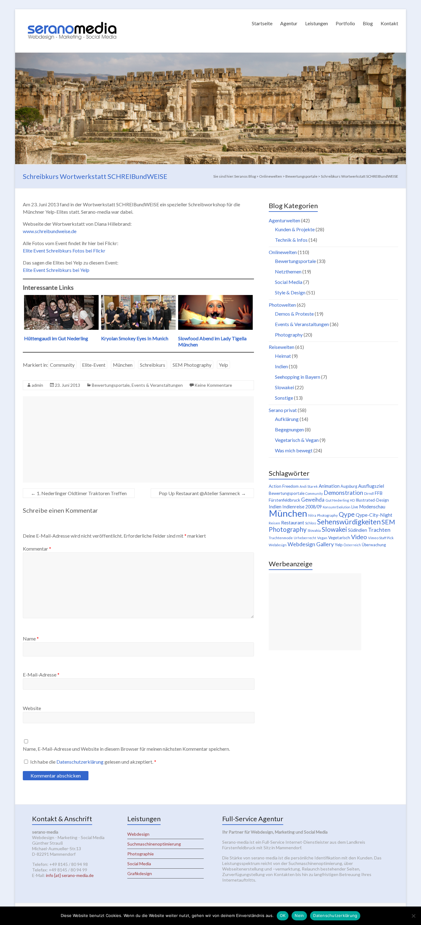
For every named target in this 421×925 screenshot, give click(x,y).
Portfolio (345, 23)
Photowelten (282, 305)
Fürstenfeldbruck (284, 500)
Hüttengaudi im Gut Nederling (56, 338)
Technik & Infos (291, 240)
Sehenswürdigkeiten (349, 521)
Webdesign (278, 545)
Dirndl (369, 493)
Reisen (274, 523)
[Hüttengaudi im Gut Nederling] (61, 298)
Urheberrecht (305, 538)
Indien (281, 366)
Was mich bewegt (294, 450)
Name (31, 638)
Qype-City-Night (374, 515)
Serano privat (283, 410)
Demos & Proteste (294, 314)
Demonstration (343, 492)
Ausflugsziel (371, 486)
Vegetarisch (339, 537)
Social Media (288, 282)
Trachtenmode (281, 538)
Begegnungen (289, 429)
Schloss (310, 523)
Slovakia (314, 530)
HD (352, 500)
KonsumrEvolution (336, 507)
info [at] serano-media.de (70, 875)
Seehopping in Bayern (297, 377)
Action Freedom (284, 486)
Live (354, 507)
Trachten (379, 529)
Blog (368, 23)
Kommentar (37, 548)
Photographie (140, 853)
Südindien (357, 530)
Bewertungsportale (111, 385)
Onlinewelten (283, 252)
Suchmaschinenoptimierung (154, 843)
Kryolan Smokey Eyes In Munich (134, 338)
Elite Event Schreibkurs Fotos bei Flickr (64, 250)
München (123, 365)
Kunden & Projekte (295, 229)
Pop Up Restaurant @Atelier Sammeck (202, 493)
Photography (289, 334)
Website (32, 708)
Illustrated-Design (372, 500)
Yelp (223, 365)
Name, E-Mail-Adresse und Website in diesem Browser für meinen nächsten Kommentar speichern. (126, 749)
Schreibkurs (152, 365)
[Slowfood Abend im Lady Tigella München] (215, 298)
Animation (329, 486)
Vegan (322, 538)
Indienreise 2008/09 (302, 506)
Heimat (283, 356)
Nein (299, 915)
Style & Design (290, 292)
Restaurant (292, 522)
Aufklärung (287, 419)
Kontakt (389, 23)
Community (62, 365)
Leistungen (316, 23)
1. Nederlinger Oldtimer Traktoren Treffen (79, 493)
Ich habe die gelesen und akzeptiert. (93, 762)
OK (283, 915)
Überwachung (374, 545)
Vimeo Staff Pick (381, 538)
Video (359, 536)
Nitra (312, 515)
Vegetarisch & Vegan (297, 440)
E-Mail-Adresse (41, 674)
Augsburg (349, 486)
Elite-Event (93, 365)
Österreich (352, 545)
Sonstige (284, 398)
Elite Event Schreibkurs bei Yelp (56, 270)
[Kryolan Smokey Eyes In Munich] (138, 298)
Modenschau (372, 506)
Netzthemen (288, 271)
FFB (378, 493)
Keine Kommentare (213, 385)
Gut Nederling (337, 500)
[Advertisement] (138, 439)
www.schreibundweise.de (49, 231)
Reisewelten (281, 347)
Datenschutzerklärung (80, 762)
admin (37, 385)
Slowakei (284, 387)
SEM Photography (192, 365)
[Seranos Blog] (72, 17)
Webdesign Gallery (311, 544)
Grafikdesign (139, 873)
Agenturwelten (284, 220)
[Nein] (413, 916)
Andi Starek (309, 486)
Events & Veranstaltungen (157, 385)
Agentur (288, 23)
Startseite (262, 23)
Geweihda (313, 500)
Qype (347, 514)
